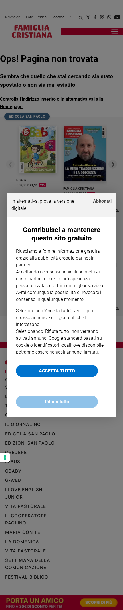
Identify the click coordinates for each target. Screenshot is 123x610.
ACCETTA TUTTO (57, 371)
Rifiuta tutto (57, 401)
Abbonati (102, 201)
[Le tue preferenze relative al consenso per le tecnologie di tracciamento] (5, 457)
